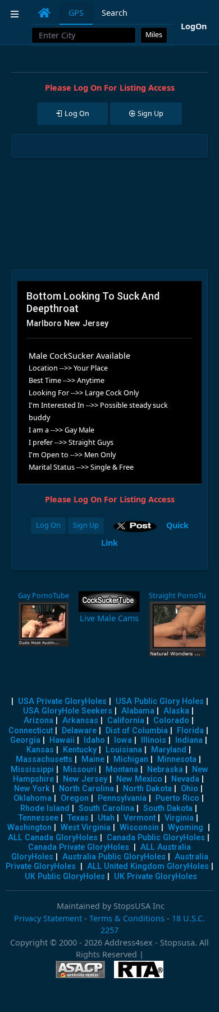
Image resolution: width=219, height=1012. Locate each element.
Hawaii (62, 740)
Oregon (75, 798)
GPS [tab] (76, 12)
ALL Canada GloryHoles (53, 837)
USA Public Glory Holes (160, 701)
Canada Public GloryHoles (156, 837)
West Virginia (86, 827)
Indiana (189, 740)
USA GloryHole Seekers (67, 711)
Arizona (38, 720)
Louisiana (124, 750)
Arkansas (80, 720)
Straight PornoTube (182, 595)
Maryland (168, 750)
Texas (78, 818)
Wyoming (185, 827)
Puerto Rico (177, 798)
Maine (92, 759)
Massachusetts (44, 759)
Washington (29, 827)
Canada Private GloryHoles (78, 847)
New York (32, 788)
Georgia (25, 740)
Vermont (140, 818)
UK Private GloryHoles (155, 876)
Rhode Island (45, 808)
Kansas (40, 750)
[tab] (44, 13)
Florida (190, 730)
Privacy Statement (48, 918)
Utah (106, 818)
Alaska (176, 711)
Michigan (130, 759)
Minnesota (177, 759)
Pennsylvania (122, 798)
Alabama (137, 711)
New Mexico (139, 779)
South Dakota (168, 808)
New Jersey (85, 779)
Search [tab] (114, 12)
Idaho (94, 740)
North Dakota (147, 788)
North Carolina (86, 788)
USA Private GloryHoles (62, 701)
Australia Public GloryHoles (114, 857)
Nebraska (165, 769)
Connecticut (30, 730)
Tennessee (38, 818)
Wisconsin (139, 827)
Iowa (123, 740)
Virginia (179, 818)
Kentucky (80, 750)
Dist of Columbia (137, 730)
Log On (48, 525)
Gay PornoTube (43, 595)
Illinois (153, 740)
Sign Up (86, 525)
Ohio (189, 788)
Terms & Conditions (127, 918)
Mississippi (32, 769)
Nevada (185, 779)
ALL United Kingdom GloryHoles (148, 866)
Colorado (171, 720)
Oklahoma (32, 798)
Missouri (80, 769)
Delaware (79, 730)
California (125, 720)
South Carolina (106, 808)
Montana (122, 769)
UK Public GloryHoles (65, 876)
